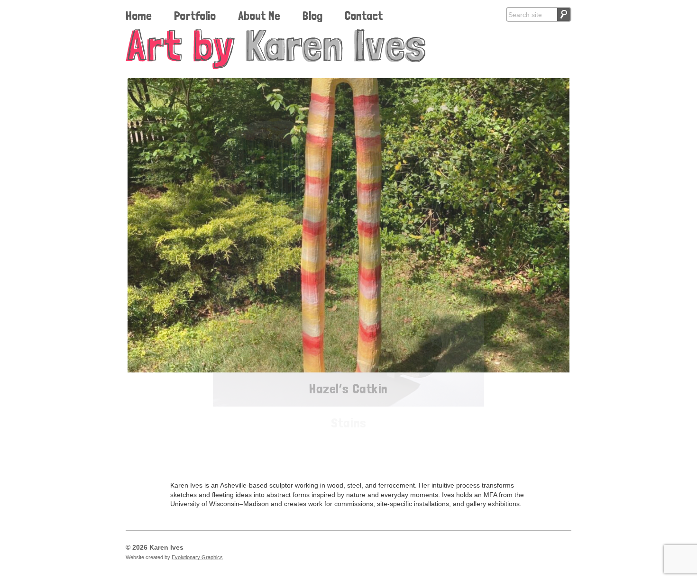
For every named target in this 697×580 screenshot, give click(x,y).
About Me (259, 16)
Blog (312, 16)
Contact (364, 16)
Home (139, 16)
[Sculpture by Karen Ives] (348, 49)
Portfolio (195, 16)
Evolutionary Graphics (197, 557)
